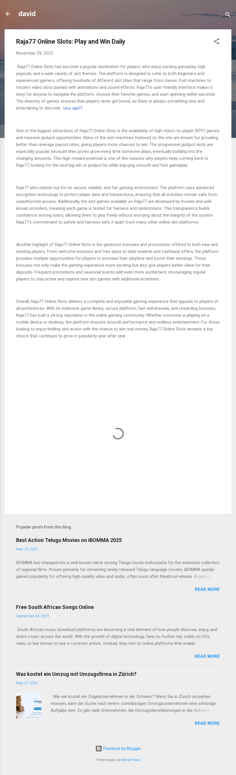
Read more (207, 589)
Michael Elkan (130, 760)
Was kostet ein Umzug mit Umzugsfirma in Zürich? (76, 674)
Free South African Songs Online (55, 607)
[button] (216, 42)
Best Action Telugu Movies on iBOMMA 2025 (69, 540)
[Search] (227, 15)
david (27, 14)
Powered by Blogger (121, 748)
